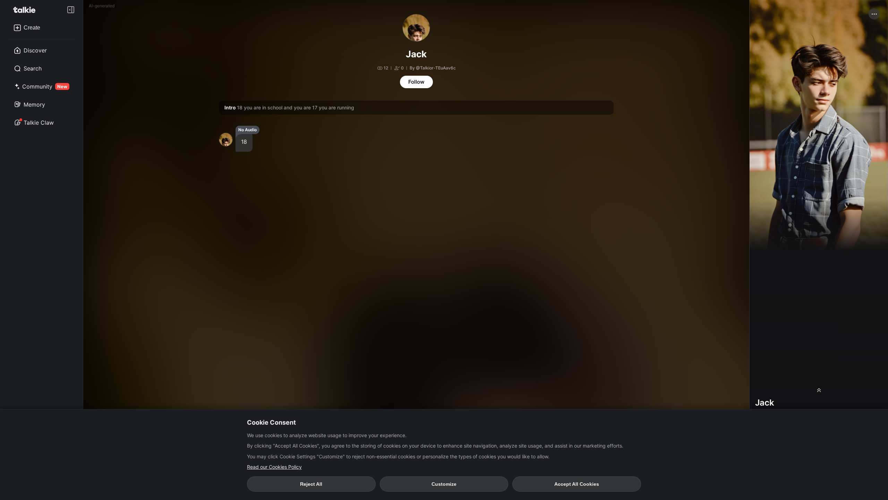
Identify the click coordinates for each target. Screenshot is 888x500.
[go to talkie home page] (26, 9)
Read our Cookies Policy (274, 467)
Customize (444, 484)
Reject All (311, 484)
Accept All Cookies (576, 484)
